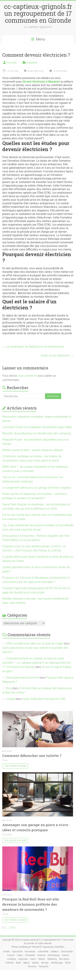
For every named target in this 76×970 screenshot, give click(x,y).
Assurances (30, 951)
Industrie (32, 62)
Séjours (26, 962)
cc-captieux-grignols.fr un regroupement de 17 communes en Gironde (38, 13)
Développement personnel (22, 677)
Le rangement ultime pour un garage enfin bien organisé (36, 487)
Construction (67, 951)
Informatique (54, 955)
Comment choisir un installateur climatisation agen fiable (37, 427)
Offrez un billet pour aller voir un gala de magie (34, 643)
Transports (43, 966)
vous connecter (27, 375)
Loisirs (33, 959)
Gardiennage (57, 962)
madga (10, 699)
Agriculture (17, 951)
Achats (7, 895)
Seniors (35, 962)
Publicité (9, 962)
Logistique (23, 959)
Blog (9, 688)
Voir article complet (15, 765)
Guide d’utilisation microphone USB (43, 699)
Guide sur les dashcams (57, 355)
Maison (7, 751)
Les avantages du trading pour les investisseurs (33, 346)
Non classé (64, 959)
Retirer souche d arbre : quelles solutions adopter (32, 450)
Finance (10, 955)
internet (65, 955)
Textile (68, 962)
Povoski (12, 62)
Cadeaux (55, 951)
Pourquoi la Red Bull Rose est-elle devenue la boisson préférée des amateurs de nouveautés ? (30, 904)
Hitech (20, 955)
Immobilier (30, 955)
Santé (18, 962)
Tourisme (32, 966)
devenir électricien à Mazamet (41, 81)
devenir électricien (35, 71)
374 (11, 927)
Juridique (11, 959)
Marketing (52, 959)
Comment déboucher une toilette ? (31, 755)
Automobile (43, 951)
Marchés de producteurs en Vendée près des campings (36, 433)
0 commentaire (60, 71)
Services (45, 962)
